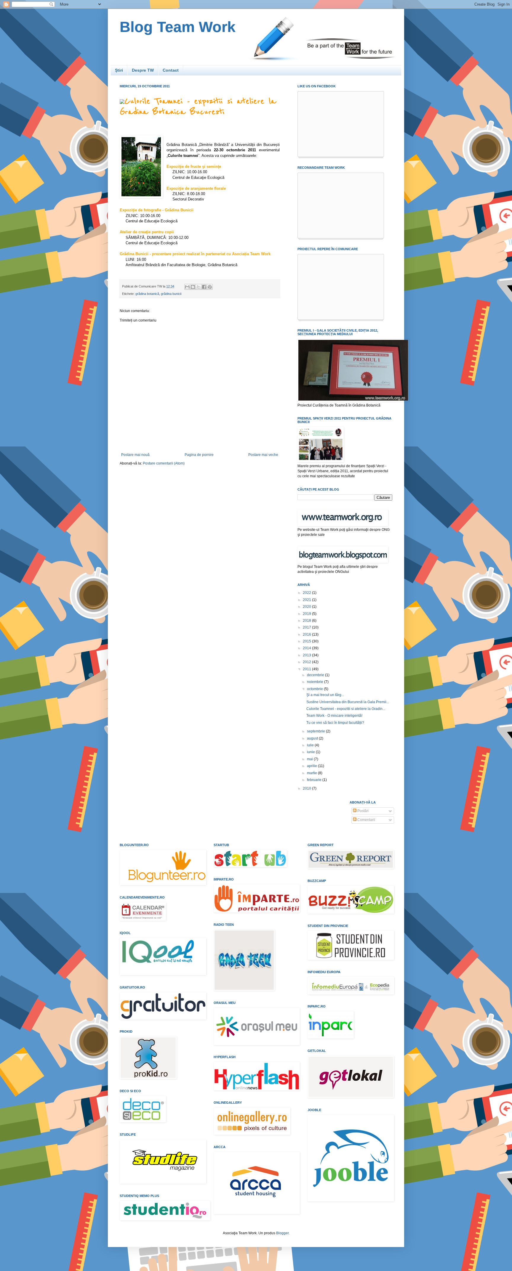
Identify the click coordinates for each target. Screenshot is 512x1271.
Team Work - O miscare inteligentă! (334, 716)
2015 (307, 641)
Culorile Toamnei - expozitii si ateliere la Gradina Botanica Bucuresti (198, 106)
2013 (307, 655)
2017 (307, 627)
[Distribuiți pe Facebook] (204, 287)
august (313, 738)
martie (312, 773)
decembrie (316, 675)
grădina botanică (147, 293)
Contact (171, 70)
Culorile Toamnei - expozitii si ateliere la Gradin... (345, 709)
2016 (307, 634)
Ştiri (119, 70)
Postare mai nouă (135, 455)
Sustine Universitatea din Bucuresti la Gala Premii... (347, 702)
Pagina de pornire (199, 455)
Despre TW (143, 70)
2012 (307, 662)
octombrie (315, 689)
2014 (307, 648)
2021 (307, 600)
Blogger (282, 1233)
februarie (314, 780)
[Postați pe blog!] (193, 287)
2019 (307, 614)
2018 (307, 620)
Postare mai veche (263, 455)
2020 (307, 607)
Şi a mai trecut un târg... (325, 695)
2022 (307, 593)
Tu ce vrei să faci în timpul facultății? (335, 723)
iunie (311, 752)
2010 (307, 788)
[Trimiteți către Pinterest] (210, 287)
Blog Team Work (178, 27)
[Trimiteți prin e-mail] (187, 287)
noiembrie (315, 682)
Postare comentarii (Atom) (164, 463)
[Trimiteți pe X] (198, 287)
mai (310, 759)
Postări (362, 811)
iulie (311, 745)
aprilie (312, 766)
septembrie (316, 731)
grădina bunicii (171, 293)
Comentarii (365, 820)
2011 (307, 669)
